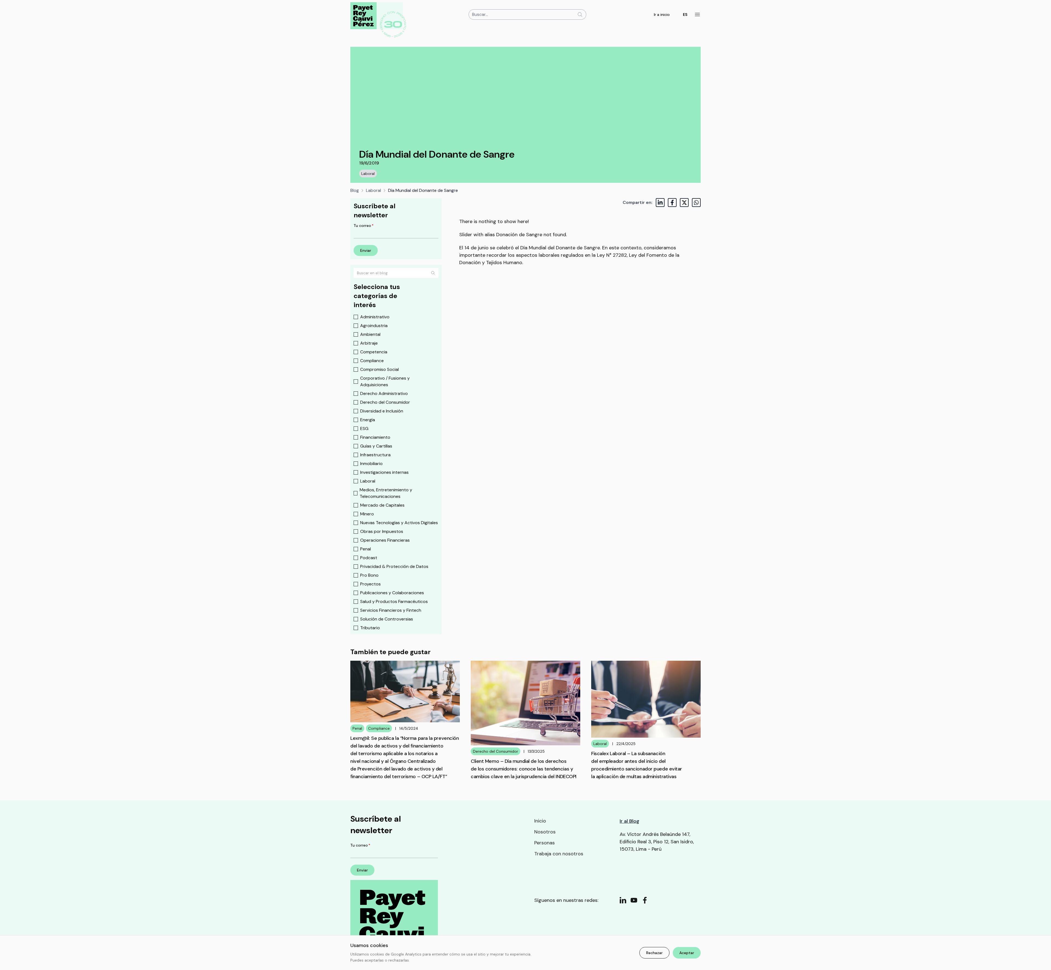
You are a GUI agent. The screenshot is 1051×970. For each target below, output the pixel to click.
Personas (544, 842)
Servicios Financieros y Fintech (390, 610)
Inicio (540, 821)
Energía (367, 420)
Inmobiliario (371, 463)
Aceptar (686, 952)
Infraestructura (375, 455)
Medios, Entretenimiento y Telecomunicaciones (386, 493)
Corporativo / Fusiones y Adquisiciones (385, 381)
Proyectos (370, 584)
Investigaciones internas (384, 472)
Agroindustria (374, 325)
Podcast (368, 558)
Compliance (372, 360)
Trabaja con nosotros (558, 853)
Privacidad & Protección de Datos (394, 566)
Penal (365, 549)
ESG (364, 428)
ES (685, 14)
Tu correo (364, 225)
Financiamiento (375, 437)
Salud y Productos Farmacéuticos (394, 601)
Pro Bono (369, 575)
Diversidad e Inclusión (381, 411)
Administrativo (374, 317)
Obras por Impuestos (381, 531)
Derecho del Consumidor (385, 402)
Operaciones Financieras (385, 540)
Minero (367, 514)
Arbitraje (369, 343)
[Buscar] (433, 273)
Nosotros (545, 831)
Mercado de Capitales (382, 505)
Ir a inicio (662, 14)
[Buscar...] (580, 14)
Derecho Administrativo (384, 393)
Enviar (365, 250)
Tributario (370, 628)
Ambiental (370, 334)
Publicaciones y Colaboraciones (392, 593)
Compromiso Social (379, 369)
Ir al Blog (629, 821)
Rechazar (654, 952)
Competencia (373, 352)
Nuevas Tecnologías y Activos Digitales (399, 523)
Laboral (368, 173)
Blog (354, 190)
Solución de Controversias (386, 619)
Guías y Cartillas (376, 446)
